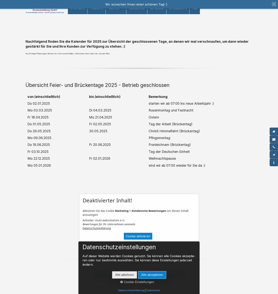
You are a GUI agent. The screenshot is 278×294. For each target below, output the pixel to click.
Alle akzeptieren (152, 274)
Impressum (153, 290)
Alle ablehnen (124, 274)
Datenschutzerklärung (97, 228)
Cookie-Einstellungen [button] (138, 282)
